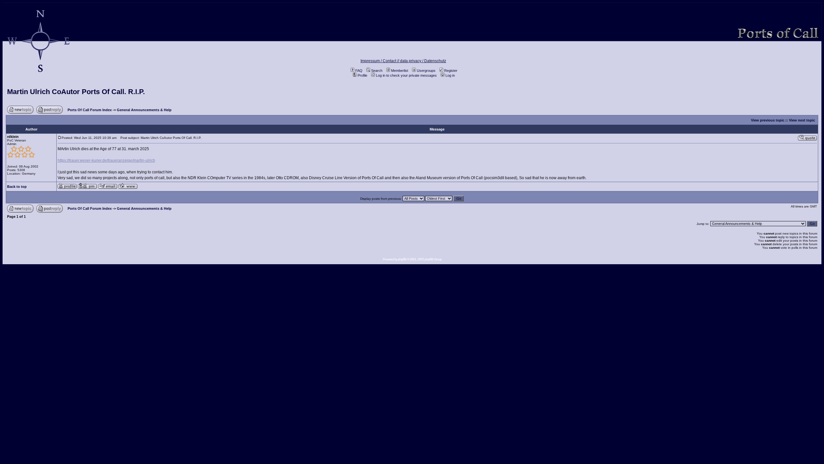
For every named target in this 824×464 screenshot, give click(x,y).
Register (450, 70)
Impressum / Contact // (380, 61)
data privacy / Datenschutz (423, 61)
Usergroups (426, 70)
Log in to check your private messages (406, 75)
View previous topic (767, 120)
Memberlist (399, 70)
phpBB (402, 259)
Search (376, 70)
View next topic (802, 120)
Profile (362, 75)
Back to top (17, 186)
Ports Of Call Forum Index (90, 110)
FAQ (358, 70)
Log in (450, 75)
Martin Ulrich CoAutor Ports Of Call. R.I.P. (76, 92)
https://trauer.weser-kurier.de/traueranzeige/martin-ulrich (106, 160)
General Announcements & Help (144, 110)
